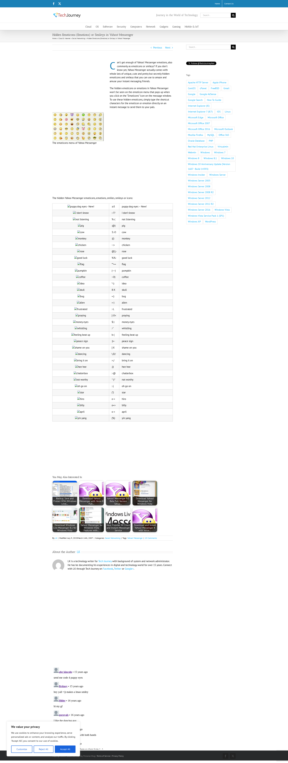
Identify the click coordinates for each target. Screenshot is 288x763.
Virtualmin (223, 146)
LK (56, 538)
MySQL (210, 134)
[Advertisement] (80, 85)
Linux (227, 111)
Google (191, 94)
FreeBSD (215, 88)
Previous (157, 47)
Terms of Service (103, 756)
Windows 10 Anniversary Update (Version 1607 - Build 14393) (209, 166)
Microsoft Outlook (223, 129)
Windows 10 (227, 158)
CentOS (192, 88)
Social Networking (112, 538)
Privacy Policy (118, 756)
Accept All (65, 749)
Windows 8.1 (210, 158)
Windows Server (217, 174)
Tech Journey (105, 561)
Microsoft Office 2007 (199, 123)
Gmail (226, 88)
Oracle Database (196, 140)
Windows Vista (222, 209)
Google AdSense (208, 94)
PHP (211, 140)
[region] (43, 738)
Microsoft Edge (195, 117)
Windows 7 (220, 152)
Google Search (195, 99)
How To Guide (214, 99)
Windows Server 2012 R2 (201, 203)
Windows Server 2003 (199, 180)
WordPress (210, 221)
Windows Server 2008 (199, 186)
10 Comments (151, 538)
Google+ (129, 568)
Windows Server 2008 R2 (201, 192)
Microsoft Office (216, 117)
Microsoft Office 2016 (199, 129)
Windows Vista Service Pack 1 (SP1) (206, 215)
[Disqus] (112, 617)
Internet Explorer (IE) (199, 105)
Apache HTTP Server (198, 82)
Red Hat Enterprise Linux (200, 146)
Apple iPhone (219, 82)
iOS (218, 111)
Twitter (117, 568)
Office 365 (224, 134)
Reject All (43, 749)
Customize (21, 749)
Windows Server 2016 (199, 209)
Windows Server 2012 (199, 198)
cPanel (203, 88)
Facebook (108, 568)
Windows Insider (196, 174)
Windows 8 (193, 158)
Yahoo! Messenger (135, 538)
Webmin (192, 152)
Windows (205, 152)
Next (167, 47)
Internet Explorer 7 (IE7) (200, 111)
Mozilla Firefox (195, 134)
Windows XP (194, 221)
